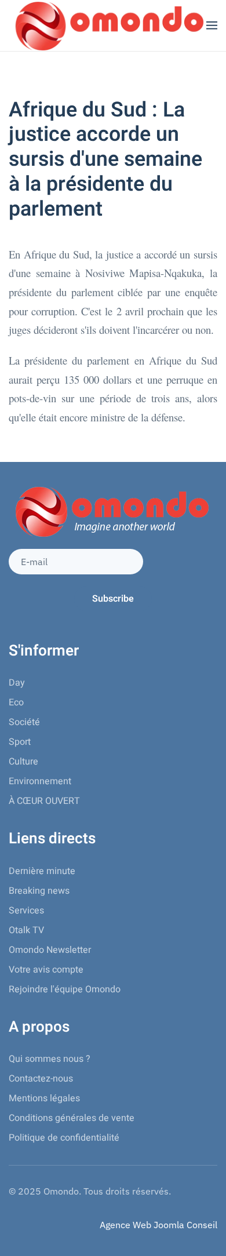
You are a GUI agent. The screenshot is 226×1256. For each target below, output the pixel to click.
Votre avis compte (46, 970)
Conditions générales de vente (71, 1118)
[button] (211, 25)
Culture (23, 762)
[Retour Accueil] (107, 25)
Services (26, 911)
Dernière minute (42, 871)
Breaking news (39, 891)
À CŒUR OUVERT (44, 801)
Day (17, 683)
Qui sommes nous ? (49, 1059)
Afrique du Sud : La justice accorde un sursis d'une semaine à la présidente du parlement (105, 159)
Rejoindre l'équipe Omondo (65, 989)
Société (24, 722)
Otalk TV (26, 930)
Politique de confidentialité (64, 1138)
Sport (20, 742)
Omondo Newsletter (50, 950)
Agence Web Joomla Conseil (158, 1224)
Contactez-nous (41, 1079)
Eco (16, 702)
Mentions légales (44, 1098)
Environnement (40, 781)
